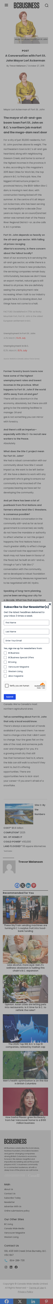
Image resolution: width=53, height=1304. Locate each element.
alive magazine (15, 676)
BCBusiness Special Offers (21, 657)
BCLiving (12, 662)
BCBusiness (13, 652)
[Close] (50, 604)
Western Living (15, 671)
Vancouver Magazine (18, 666)
